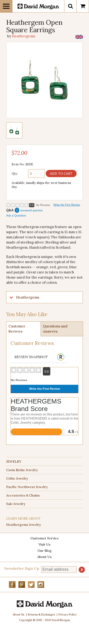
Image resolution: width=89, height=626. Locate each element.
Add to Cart (61, 173)
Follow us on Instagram (40, 584)
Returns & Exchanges (41, 614)
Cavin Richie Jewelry (22, 470)
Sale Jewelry (15, 504)
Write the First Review (66, 204)
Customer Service (44, 538)
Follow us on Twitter (31, 584)
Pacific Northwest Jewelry (27, 487)
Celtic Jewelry (17, 478)
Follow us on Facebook (12, 584)
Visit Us (44, 544)
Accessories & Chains (23, 495)
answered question (31, 210)
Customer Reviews (16, 329)
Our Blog (44, 550)
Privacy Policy (67, 614)
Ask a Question (16, 215)
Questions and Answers (55, 329)
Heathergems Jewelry (23, 524)
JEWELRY (13, 461)
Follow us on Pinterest (21, 584)
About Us (44, 557)
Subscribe (82, 570)
